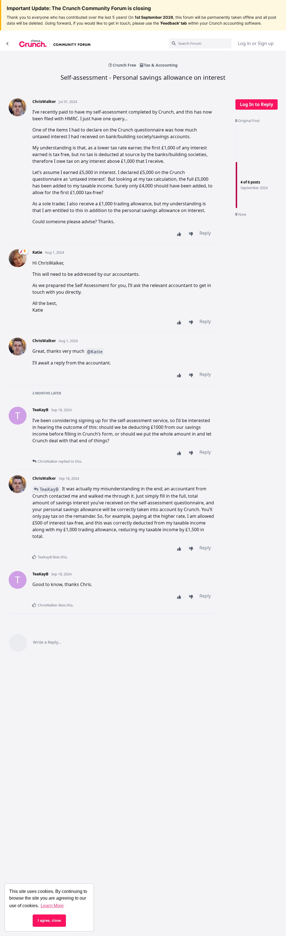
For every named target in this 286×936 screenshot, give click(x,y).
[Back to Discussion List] (7, 43)
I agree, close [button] (49, 920)
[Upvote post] (180, 233)
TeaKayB (49, 489)
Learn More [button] (52, 905)
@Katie (95, 352)
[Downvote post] (192, 233)
